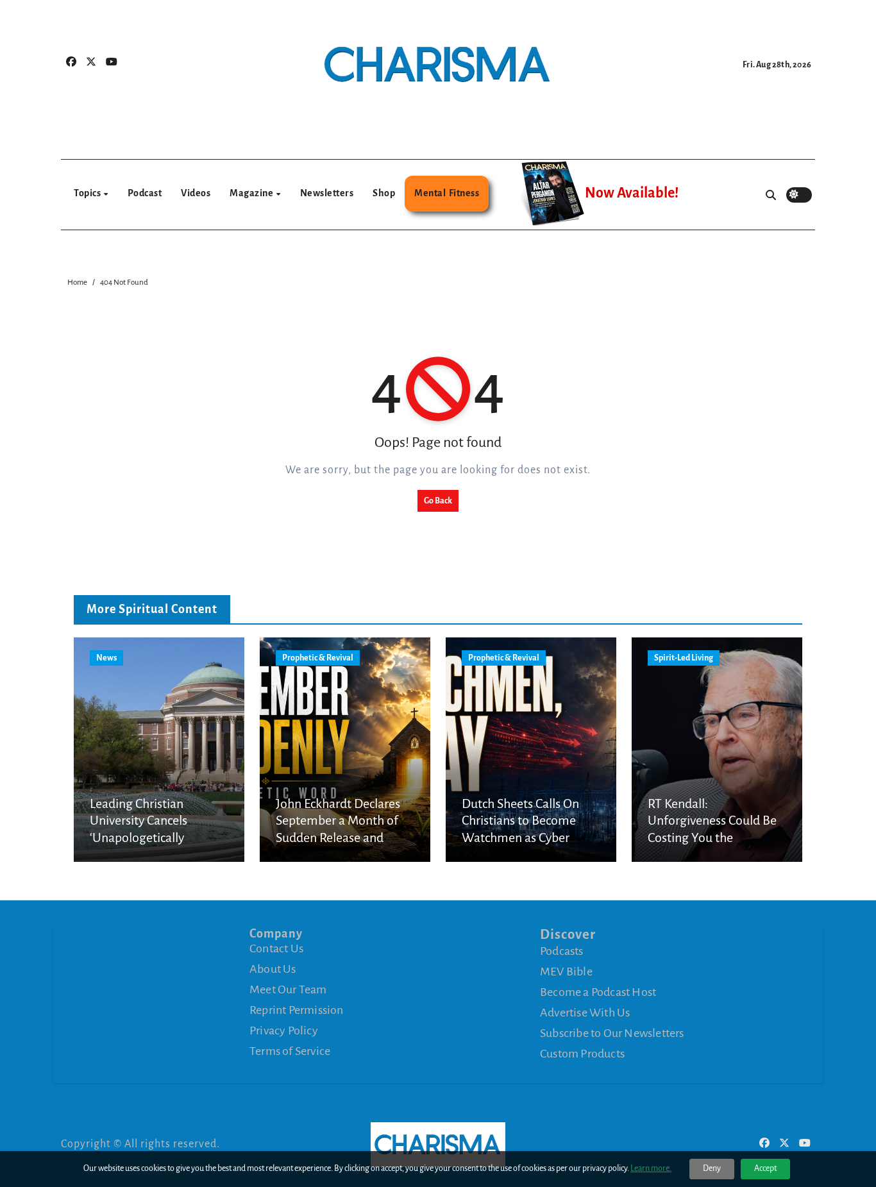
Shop (384, 193)
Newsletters (327, 193)
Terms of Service (289, 1051)
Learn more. (650, 1168)
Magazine (252, 193)
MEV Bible (566, 971)
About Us (272, 969)
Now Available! (631, 193)
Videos (195, 193)
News (106, 657)
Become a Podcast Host (598, 992)
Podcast (145, 193)
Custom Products (582, 1053)
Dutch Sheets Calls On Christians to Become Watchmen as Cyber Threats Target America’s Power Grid (529, 837)
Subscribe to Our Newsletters (612, 1033)
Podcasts (562, 951)
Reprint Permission (296, 1010)
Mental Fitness (446, 193)
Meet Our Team (288, 989)
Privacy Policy (283, 1030)
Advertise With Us (585, 1012)
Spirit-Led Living (683, 657)
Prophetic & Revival (317, 657)
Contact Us (276, 948)
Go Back (438, 500)
